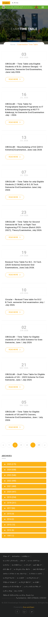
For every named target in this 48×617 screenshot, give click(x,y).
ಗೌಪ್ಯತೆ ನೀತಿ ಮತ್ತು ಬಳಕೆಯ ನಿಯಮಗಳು (18, 595)
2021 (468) (10, 486)
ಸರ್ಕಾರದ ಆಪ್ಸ (35, 574)
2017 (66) (9, 508)
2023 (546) (10, 475)
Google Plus (24, 611)
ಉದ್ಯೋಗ (36, 582)
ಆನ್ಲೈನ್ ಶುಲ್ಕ (9, 578)
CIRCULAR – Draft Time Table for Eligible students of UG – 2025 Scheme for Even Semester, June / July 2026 (25, 377)
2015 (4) (9, 514)
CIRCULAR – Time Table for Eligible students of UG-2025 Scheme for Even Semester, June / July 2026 (23, 340)
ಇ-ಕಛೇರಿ (20, 578)
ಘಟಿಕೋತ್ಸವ (17, 565)
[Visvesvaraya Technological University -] (17, 7)
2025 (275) (10, 464)
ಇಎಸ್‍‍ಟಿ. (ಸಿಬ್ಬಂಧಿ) (10, 561)
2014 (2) (9, 519)
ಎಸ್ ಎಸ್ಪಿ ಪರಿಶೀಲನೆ (32, 587)
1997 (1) (9, 536)
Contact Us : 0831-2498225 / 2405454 (32, 598)
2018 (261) (10, 503)
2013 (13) (9, 525)
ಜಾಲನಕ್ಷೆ (18, 591)
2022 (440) (10, 481)
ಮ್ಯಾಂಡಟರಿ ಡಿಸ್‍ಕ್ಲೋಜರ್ (12, 587)
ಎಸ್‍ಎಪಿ (27, 565)
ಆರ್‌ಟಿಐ (6, 565)
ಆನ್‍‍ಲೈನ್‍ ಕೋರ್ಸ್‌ (25, 582)
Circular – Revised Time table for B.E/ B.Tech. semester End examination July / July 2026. (25, 302)
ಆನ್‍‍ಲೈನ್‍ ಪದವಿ (32, 578)
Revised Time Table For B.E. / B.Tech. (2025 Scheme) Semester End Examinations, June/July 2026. (23, 265)
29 (39, 445)
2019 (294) (10, 497)
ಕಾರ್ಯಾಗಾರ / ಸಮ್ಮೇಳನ (21, 556)
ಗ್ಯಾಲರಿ (6, 556)
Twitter (32, 611)
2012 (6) (9, 530)
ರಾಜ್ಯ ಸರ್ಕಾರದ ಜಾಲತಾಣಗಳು (14, 574)
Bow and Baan (28, 607)
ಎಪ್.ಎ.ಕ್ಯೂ (7, 591)
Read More (13, 79)
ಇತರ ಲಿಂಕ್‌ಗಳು (33, 561)
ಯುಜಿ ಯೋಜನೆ (37, 565)
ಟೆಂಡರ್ (22, 561)
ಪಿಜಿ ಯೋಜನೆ (7, 569)
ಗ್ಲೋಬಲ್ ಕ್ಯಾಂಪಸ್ (9, 582)
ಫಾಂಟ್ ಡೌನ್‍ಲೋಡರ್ (39, 569)
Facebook (17, 611)
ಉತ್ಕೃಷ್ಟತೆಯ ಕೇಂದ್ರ (22, 569)
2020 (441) (10, 492)
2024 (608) (10, 470)
